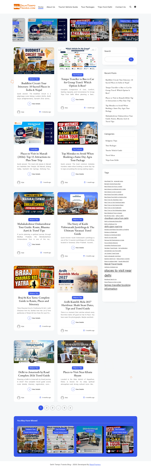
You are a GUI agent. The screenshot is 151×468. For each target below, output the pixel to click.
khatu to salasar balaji (111, 261)
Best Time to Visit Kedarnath (112, 208)
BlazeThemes (95, 464)
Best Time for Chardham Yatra (113, 200)
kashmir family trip (110, 258)
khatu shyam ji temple (123, 258)
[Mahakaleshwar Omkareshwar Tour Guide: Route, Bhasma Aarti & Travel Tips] (34, 203)
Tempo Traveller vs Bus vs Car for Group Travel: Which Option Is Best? (77, 82)
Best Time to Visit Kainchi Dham (113, 205)
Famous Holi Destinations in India (114, 240)
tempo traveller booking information (117, 287)
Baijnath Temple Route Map (112, 184)
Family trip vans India (110, 237)
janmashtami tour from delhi (112, 251)
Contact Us (121, 7)
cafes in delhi (119, 215)
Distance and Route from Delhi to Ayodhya (116, 229)
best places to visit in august (112, 192)
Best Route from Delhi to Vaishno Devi (115, 197)
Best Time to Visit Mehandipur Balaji (115, 210)
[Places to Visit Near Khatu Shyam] (77, 351)
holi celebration (122, 248)
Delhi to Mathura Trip (110, 224)
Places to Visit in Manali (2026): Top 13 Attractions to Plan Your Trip (33, 33)
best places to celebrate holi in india (115, 189)
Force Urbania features (111, 243)
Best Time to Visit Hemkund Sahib (114, 202)
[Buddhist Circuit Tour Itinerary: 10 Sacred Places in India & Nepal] (34, 60)
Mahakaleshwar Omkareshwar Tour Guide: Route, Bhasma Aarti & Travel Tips (117, 33)
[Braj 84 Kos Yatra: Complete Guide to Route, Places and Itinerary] (34, 277)
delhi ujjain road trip (113, 227)
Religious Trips (111, 21)
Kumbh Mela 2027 (124, 261)
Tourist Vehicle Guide (68, 7)
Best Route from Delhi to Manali (113, 194)
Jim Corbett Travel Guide (111, 253)
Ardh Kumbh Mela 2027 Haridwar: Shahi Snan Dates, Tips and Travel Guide (77, 305)
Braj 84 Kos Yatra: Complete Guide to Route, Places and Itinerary (34, 301)
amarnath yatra (118, 181)
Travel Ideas (33, 23)
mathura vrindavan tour (111, 267)
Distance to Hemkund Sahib (112, 235)
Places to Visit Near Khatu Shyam (77, 373)
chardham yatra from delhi (116, 218)
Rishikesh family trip (110, 279)
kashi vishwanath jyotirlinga (112, 256)
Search (107, 51)
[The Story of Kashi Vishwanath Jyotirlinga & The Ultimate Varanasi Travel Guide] (77, 203)
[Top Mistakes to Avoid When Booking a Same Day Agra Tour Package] (77, 133)
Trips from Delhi (105, 7)
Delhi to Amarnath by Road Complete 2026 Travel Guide (34, 373)
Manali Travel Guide (113, 264)
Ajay (22, 112)
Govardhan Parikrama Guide (112, 245)
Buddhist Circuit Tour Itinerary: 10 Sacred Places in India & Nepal (34, 86)
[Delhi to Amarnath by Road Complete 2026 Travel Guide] (34, 351)
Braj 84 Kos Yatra (109, 215)
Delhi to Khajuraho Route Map (113, 221)
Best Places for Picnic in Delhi (113, 186)
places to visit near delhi (118, 273)
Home (40, 7)
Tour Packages (88, 7)
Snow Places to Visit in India (112, 282)
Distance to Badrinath (110, 232)
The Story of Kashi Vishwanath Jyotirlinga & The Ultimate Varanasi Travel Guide (77, 228)
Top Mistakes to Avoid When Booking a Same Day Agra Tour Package (75, 33)
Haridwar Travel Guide (110, 248)
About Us (51, 7)
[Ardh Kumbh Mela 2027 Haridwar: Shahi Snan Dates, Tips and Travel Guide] (77, 279)
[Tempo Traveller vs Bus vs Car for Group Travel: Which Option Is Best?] (77, 58)
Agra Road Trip (108, 181)
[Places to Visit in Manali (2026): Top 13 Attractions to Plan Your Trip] (34, 133)
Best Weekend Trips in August (113, 213)
